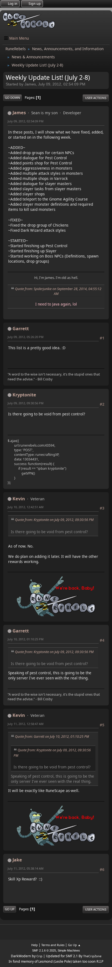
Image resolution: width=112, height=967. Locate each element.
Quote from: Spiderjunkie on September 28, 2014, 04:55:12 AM (58, 291)
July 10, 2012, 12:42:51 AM (25, 507)
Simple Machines (69, 950)
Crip (39, 956)
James (19, 113)
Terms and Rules (52, 945)
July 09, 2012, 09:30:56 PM (25, 403)
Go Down (12, 98)
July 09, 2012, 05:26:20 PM (25, 337)
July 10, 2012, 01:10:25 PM (25, 639)
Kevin (19, 499)
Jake (17, 860)
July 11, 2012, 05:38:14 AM (25, 868)
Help (34, 945)
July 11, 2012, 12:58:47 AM (25, 724)
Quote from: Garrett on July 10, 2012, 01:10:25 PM (52, 736)
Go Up (9, 909)
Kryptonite (24, 395)
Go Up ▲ (74, 945)
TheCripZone (92, 956)
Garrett (21, 329)
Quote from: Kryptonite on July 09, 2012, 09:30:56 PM (54, 519)
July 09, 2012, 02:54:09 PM (25, 121)
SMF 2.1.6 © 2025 (44, 950)
